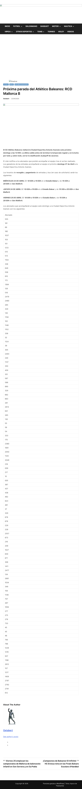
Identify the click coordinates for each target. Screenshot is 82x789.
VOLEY (61, 31)
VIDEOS (70, 31)
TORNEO (51, 31)
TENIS (41, 31)
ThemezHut (60, 786)
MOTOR (57, 25)
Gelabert (6, 98)
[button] (41, 72)
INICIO (11, 84)
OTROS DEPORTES (26, 31)
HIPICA (9, 31)
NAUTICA (70, 25)
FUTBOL (18, 25)
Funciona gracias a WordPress (53, 783)
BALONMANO (31, 26)
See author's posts (10, 737)
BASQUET (44, 26)
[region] (41, 60)
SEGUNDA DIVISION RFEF (21, 84)
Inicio (7, 26)
